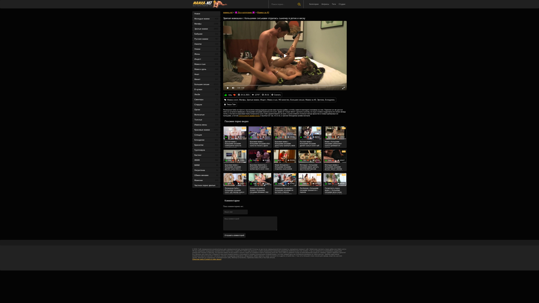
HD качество (283, 100)
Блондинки (206, 140)
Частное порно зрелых (206, 185)
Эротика (320, 100)
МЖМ (206, 165)
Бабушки (206, 34)
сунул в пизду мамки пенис (249, 116)
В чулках (206, 89)
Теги (334, 4)
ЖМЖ (206, 160)
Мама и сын (206, 64)
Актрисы (325, 4)
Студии (342, 4)
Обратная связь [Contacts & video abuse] (206, 259)
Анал (206, 74)
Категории (314, 4)
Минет (206, 79)
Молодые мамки (206, 19)
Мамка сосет (232, 100)
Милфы (206, 24)
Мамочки (206, 180)
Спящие (206, 135)
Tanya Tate (231, 104)
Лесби (206, 94)
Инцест (263, 100)
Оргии (206, 109)
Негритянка (206, 170)
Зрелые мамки (206, 29)
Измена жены (206, 125)
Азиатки (206, 44)
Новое (197, 13)
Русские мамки (206, 39)
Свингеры (206, 99)
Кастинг (206, 155)
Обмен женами (206, 175)
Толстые (206, 120)
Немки (206, 49)
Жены (206, 54)
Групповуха (206, 150)
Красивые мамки (206, 130)
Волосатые (206, 114)
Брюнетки (206, 145)
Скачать (277, 95)
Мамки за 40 (310, 100)
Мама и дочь (206, 69)
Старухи (206, 104)
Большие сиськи (206, 84)
